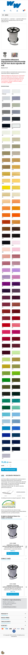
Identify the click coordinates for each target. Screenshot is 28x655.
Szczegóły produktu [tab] (13, 475)
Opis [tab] (2, 475)
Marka (3, 68)
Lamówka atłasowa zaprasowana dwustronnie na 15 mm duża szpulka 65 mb (13, 587)
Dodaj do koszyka (8, 469)
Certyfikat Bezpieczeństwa (9, 607)
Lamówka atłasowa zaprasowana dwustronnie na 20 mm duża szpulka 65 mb (12, 546)
